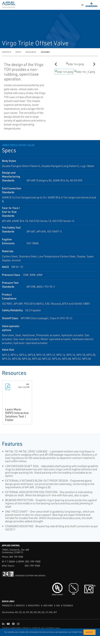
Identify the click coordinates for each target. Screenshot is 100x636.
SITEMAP (49, 628)
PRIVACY (26, 628)
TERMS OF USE (38, 628)
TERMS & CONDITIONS (11, 628)
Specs (18, 52)
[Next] (94, 64)
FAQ (58, 605)
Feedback (68, 605)
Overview (6, 52)
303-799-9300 (16, 556)
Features (45, 52)
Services (20, 605)
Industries (34, 605)
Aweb (57, 628)
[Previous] (56, 64)
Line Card (48, 605)
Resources (31, 52)
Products (7, 605)
